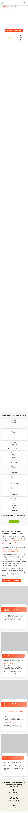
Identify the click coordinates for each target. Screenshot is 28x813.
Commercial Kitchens (14, 449)
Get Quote (6, 625)
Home (4, 6)
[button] (24, 3)
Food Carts (14, 472)
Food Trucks (14, 494)
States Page (9, 6)
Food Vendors (14, 510)
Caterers (14, 438)
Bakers (14, 427)
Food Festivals (14, 483)
